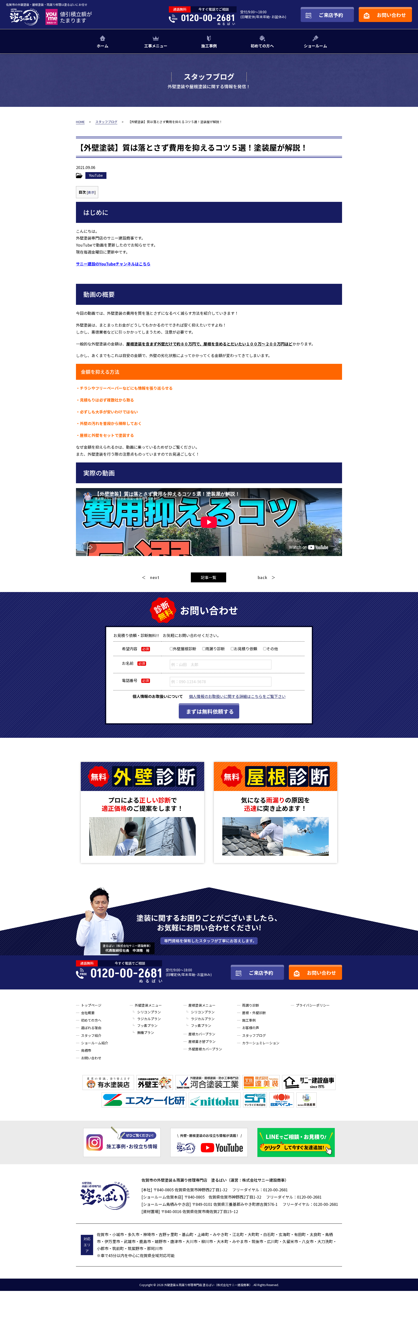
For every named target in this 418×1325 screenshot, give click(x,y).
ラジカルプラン (149, 1018)
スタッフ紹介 (91, 1035)
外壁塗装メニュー (148, 1005)
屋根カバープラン (201, 1034)
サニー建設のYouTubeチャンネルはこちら (113, 264)
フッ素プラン (147, 1025)
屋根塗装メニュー (202, 1005)
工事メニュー (155, 46)
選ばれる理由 (91, 1027)
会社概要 (88, 1012)
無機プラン (145, 1032)
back (263, 577)
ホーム (102, 46)
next (154, 577)
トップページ (91, 1005)
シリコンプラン (149, 1012)
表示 (91, 192)
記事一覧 (208, 577)
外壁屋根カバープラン (205, 1049)
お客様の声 (250, 1027)
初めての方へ (262, 46)
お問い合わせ (91, 1057)
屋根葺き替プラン (202, 1041)
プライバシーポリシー (313, 1005)
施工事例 (209, 46)
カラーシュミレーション (260, 1042)
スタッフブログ (254, 1035)
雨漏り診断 (250, 1005)
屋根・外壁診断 (254, 1012)
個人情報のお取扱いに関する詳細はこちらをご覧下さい (237, 696)
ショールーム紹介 (94, 1042)
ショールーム (315, 46)
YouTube (96, 175)
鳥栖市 (86, 1050)
